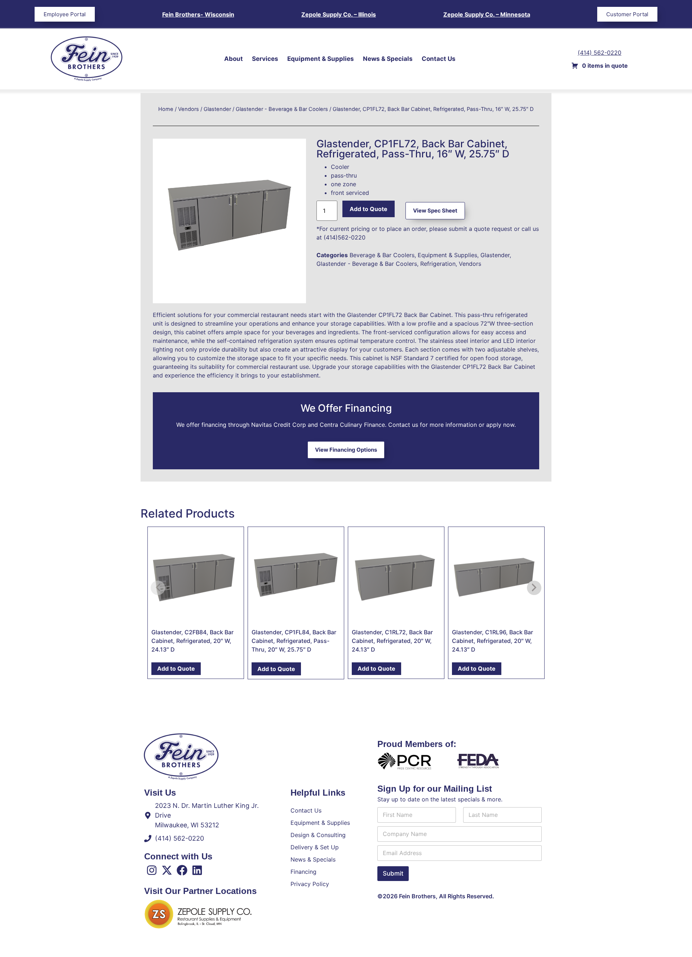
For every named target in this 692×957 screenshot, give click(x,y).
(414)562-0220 (344, 237)
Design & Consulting (318, 835)
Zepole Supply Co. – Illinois (338, 14)
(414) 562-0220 (599, 52)
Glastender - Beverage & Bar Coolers (282, 109)
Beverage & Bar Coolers (382, 255)
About (233, 58)
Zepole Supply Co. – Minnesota (486, 14)
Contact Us (439, 58)
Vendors (188, 109)
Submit (393, 873)
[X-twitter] (166, 870)
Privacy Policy (309, 883)
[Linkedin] (197, 870)
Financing (303, 871)
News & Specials (388, 58)
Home (165, 109)
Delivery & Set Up (314, 847)
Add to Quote (368, 209)
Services (265, 58)
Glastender (217, 109)
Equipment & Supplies (320, 58)
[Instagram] (151, 870)
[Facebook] (182, 870)
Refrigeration (438, 263)
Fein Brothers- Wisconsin (198, 14)
